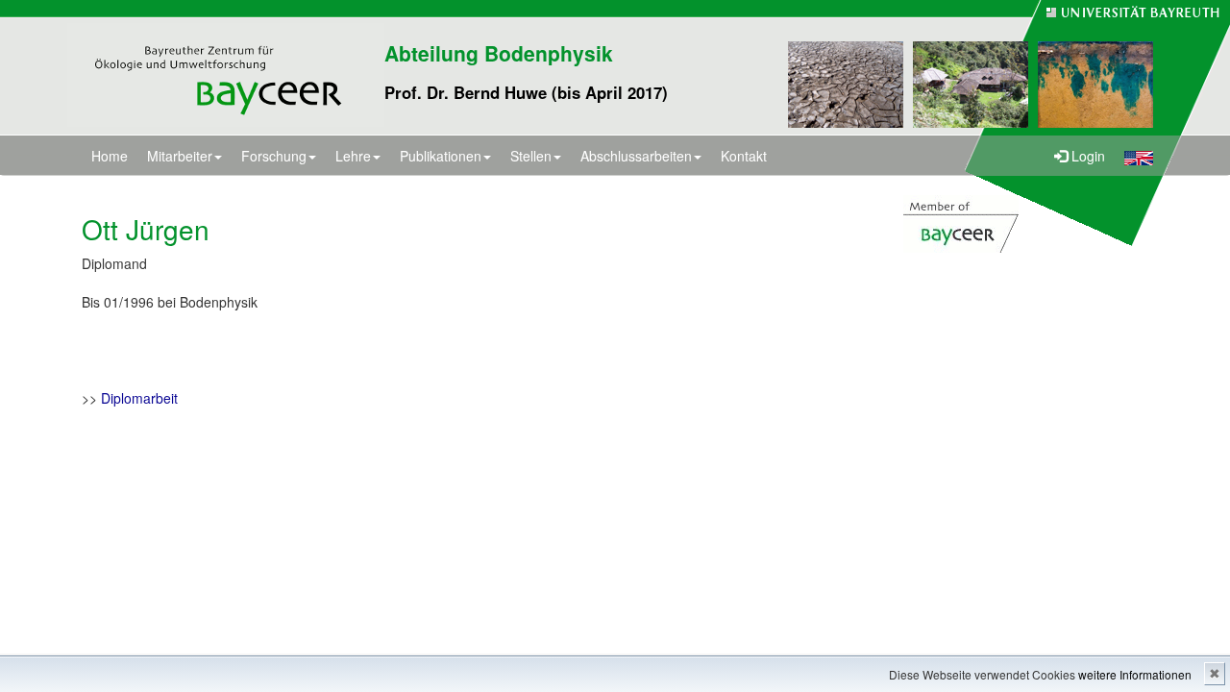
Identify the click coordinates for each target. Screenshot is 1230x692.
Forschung (274, 155)
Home (109, 155)
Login (1086, 155)
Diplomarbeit (139, 398)
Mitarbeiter (179, 155)
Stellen (531, 155)
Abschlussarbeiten (636, 155)
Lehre (353, 155)
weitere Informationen (1135, 674)
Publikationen (440, 155)
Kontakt (744, 155)
